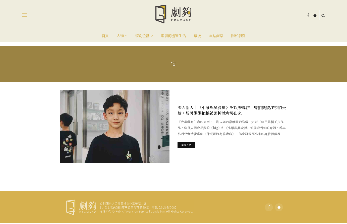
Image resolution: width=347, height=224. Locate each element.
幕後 (197, 36)
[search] (323, 15)
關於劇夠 (238, 36)
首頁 (105, 36)
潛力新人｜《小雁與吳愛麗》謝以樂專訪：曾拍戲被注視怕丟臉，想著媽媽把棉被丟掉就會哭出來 (232, 110)
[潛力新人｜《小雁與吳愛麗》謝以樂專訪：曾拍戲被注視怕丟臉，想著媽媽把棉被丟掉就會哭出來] (114, 126)
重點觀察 (216, 36)
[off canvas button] (24, 15)
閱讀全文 (186, 144)
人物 (120, 36)
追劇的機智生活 (173, 36)
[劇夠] (129, 206)
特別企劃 (142, 36)
